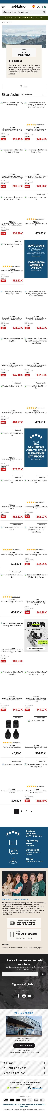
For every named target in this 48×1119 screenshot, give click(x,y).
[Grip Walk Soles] (12, 729)
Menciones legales (10, 1104)
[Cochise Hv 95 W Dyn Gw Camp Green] (36, 773)
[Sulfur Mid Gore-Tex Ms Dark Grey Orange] (36, 584)
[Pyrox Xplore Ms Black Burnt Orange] (36, 348)
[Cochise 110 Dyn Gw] (12, 395)
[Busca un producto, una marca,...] (44, 12)
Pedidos (8, 1063)
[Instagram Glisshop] (24, 996)
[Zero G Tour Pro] (12, 773)
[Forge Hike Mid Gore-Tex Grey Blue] (36, 159)
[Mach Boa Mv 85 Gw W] (12, 442)
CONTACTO (26, 923)
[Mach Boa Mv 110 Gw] (12, 253)
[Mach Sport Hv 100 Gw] (36, 489)
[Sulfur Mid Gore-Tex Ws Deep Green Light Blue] (12, 632)
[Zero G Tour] (36, 729)
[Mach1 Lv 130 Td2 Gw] (12, 584)
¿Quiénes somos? (14, 1068)
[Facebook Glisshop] (18, 996)
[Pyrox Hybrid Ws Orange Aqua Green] (12, 300)
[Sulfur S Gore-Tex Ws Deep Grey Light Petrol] (36, 681)
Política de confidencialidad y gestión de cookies (31, 1105)
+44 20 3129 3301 (26, 934)
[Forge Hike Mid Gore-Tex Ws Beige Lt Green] (12, 206)
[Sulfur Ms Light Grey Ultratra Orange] (12, 111)
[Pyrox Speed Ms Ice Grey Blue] (12, 348)
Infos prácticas (14, 1073)
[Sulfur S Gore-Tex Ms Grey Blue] (12, 681)
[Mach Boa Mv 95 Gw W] (12, 489)
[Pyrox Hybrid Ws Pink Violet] (36, 300)
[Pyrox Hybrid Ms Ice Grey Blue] (36, 111)
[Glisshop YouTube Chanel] (29, 996)
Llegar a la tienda (24, 1046)
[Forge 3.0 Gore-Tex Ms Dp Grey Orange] (12, 159)
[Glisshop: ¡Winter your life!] (19, 6)
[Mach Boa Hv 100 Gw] (36, 206)
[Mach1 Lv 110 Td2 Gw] (36, 536)
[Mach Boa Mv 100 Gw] (36, 395)
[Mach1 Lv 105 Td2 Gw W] (12, 536)
